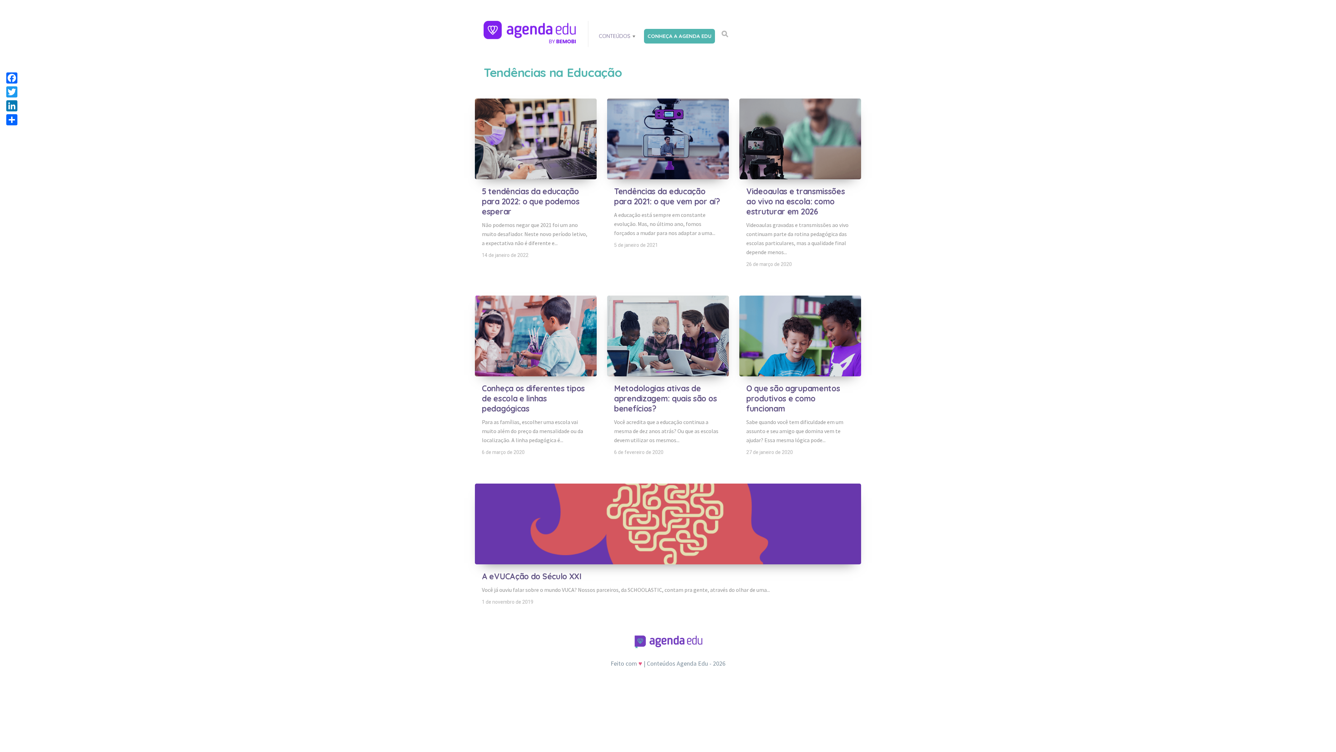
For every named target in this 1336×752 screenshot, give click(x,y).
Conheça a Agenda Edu (679, 36)
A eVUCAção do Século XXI (531, 576)
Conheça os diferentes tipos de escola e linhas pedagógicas (533, 398)
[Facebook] (12, 78)
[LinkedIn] (12, 106)
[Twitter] (12, 92)
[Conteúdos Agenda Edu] (531, 33)
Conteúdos (614, 36)
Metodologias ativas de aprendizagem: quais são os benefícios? (665, 398)
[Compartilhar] (12, 120)
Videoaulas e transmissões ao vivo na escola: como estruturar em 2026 (795, 201)
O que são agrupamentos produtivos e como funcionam (793, 398)
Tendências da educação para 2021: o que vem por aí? (667, 196)
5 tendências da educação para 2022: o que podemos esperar (531, 201)
